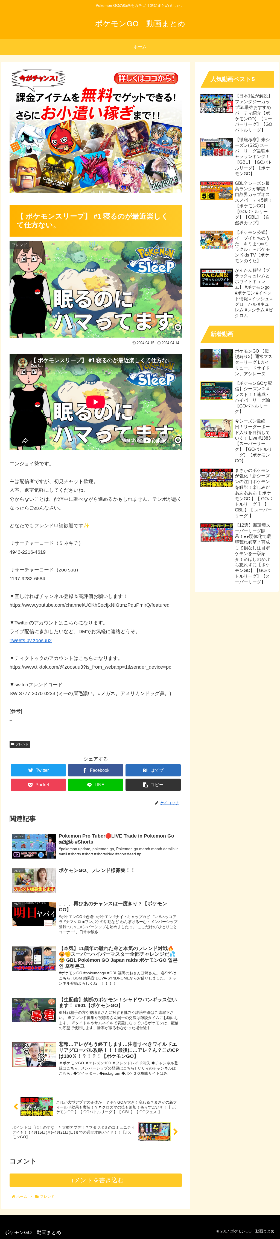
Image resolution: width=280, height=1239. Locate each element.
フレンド (22, 744)
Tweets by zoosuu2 (31, 640)
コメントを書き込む (96, 1180)
